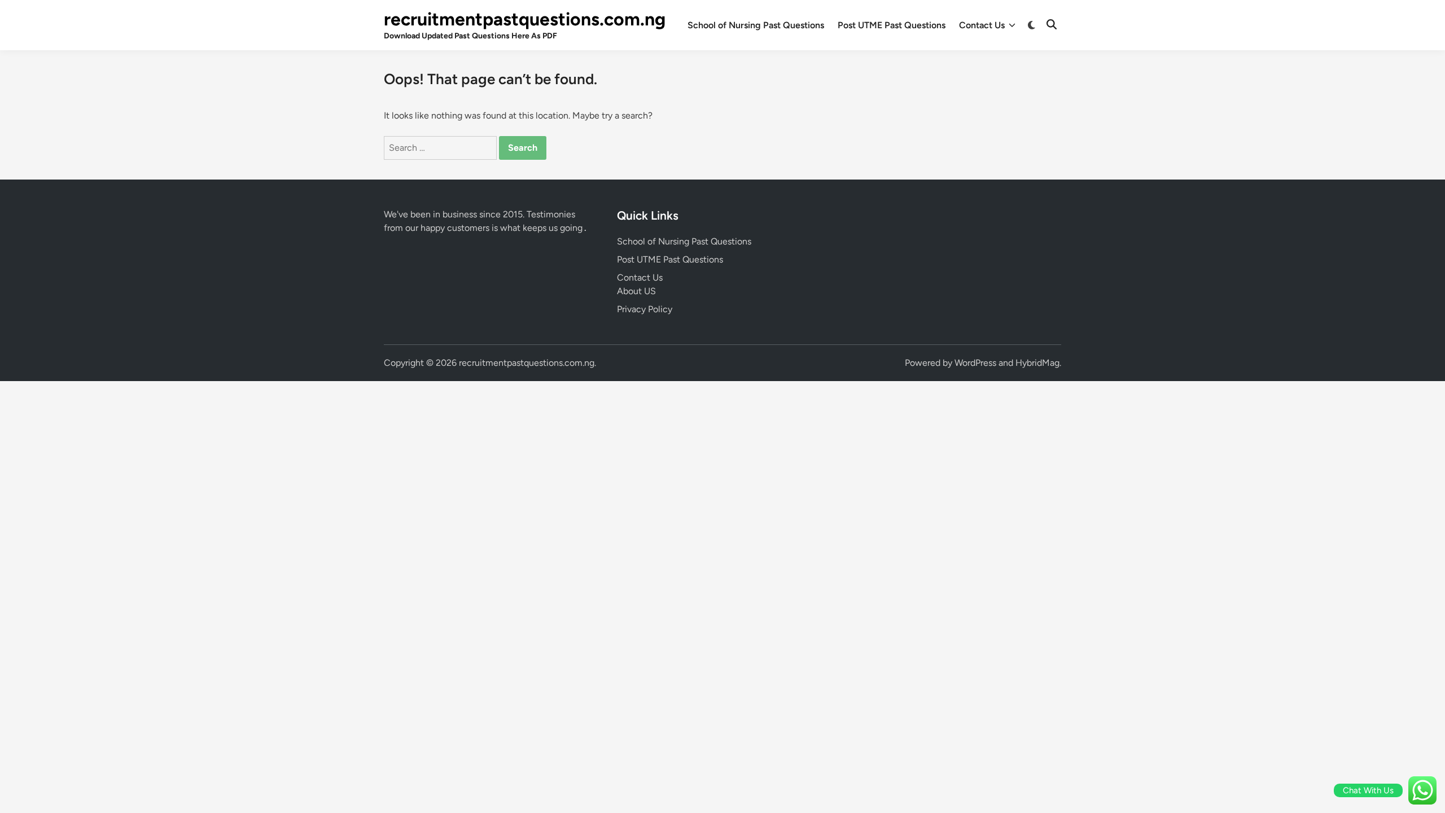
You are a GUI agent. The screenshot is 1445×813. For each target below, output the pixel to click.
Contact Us (982, 25)
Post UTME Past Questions (891, 25)
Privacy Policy (644, 309)
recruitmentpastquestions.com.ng (524, 19)
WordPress (975, 362)
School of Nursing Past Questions (756, 25)
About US (636, 291)
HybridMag (1037, 362)
